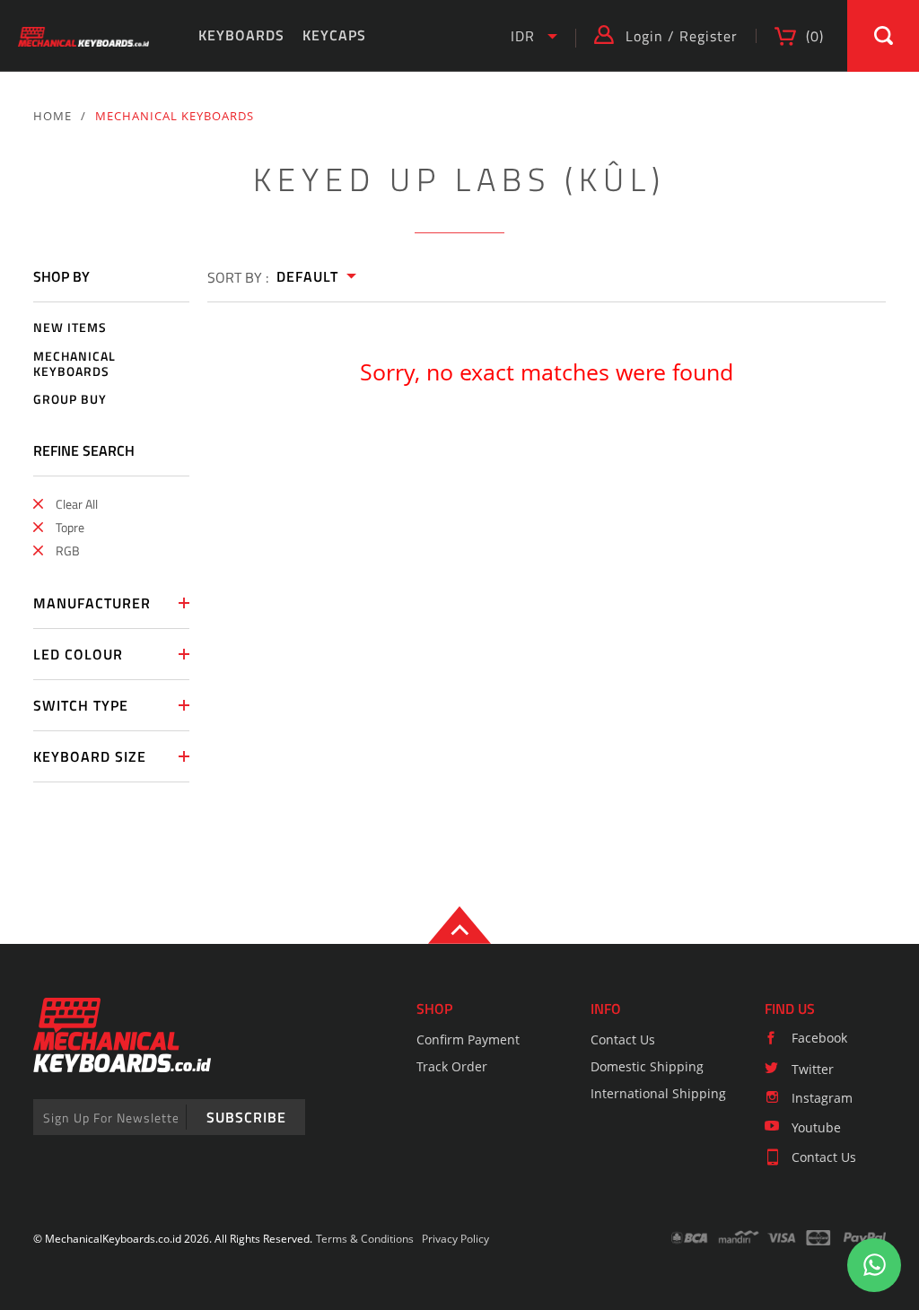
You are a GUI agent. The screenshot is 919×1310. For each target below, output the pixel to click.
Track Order (451, 1066)
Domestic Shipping (647, 1066)
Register (708, 36)
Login (644, 36)
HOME (52, 116)
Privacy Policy (455, 1238)
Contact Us (623, 1039)
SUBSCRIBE (246, 1117)
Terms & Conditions (365, 1238)
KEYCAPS (334, 35)
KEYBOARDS (241, 35)
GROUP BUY (70, 399)
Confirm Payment (468, 1039)
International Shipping (658, 1093)
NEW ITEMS (70, 328)
